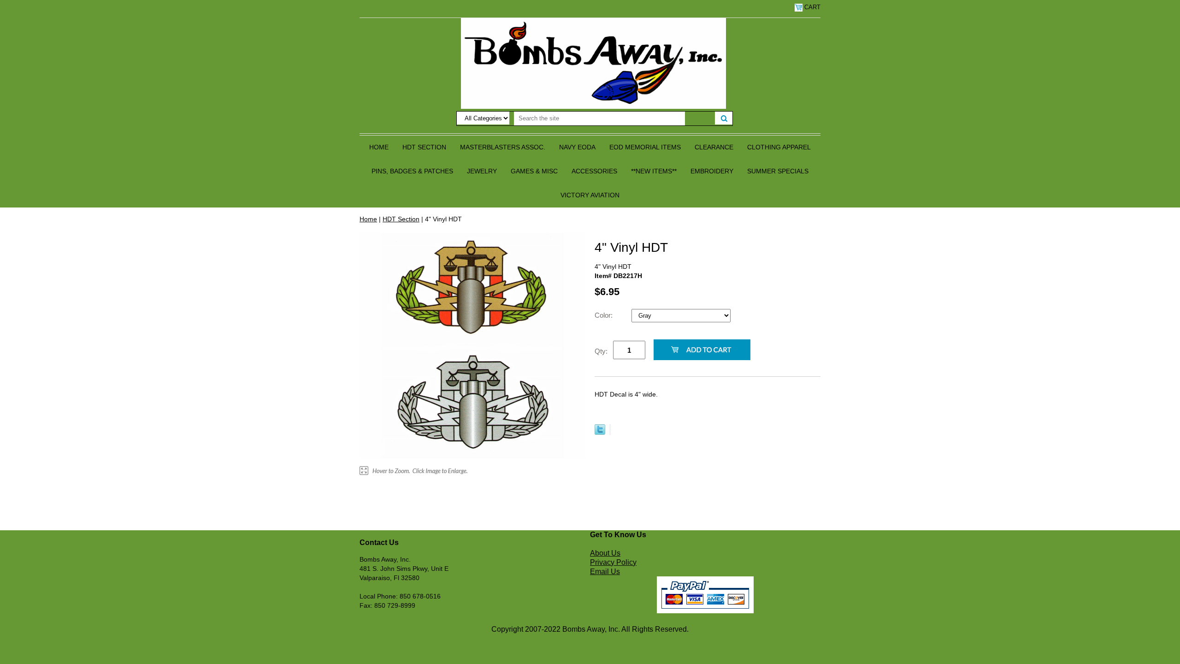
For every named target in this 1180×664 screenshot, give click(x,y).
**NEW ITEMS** (654, 171)
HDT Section (424, 147)
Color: (604, 315)
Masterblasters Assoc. (502, 147)
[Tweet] (600, 432)
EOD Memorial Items (645, 147)
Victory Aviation (590, 195)
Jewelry (482, 171)
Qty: (601, 351)
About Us (605, 553)
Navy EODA (577, 147)
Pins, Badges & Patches (412, 171)
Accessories (594, 171)
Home (379, 147)
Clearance (714, 147)
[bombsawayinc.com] (593, 62)
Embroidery (711, 171)
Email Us (605, 571)
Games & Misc (534, 171)
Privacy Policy (613, 562)
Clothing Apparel (779, 147)
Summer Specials (777, 171)
